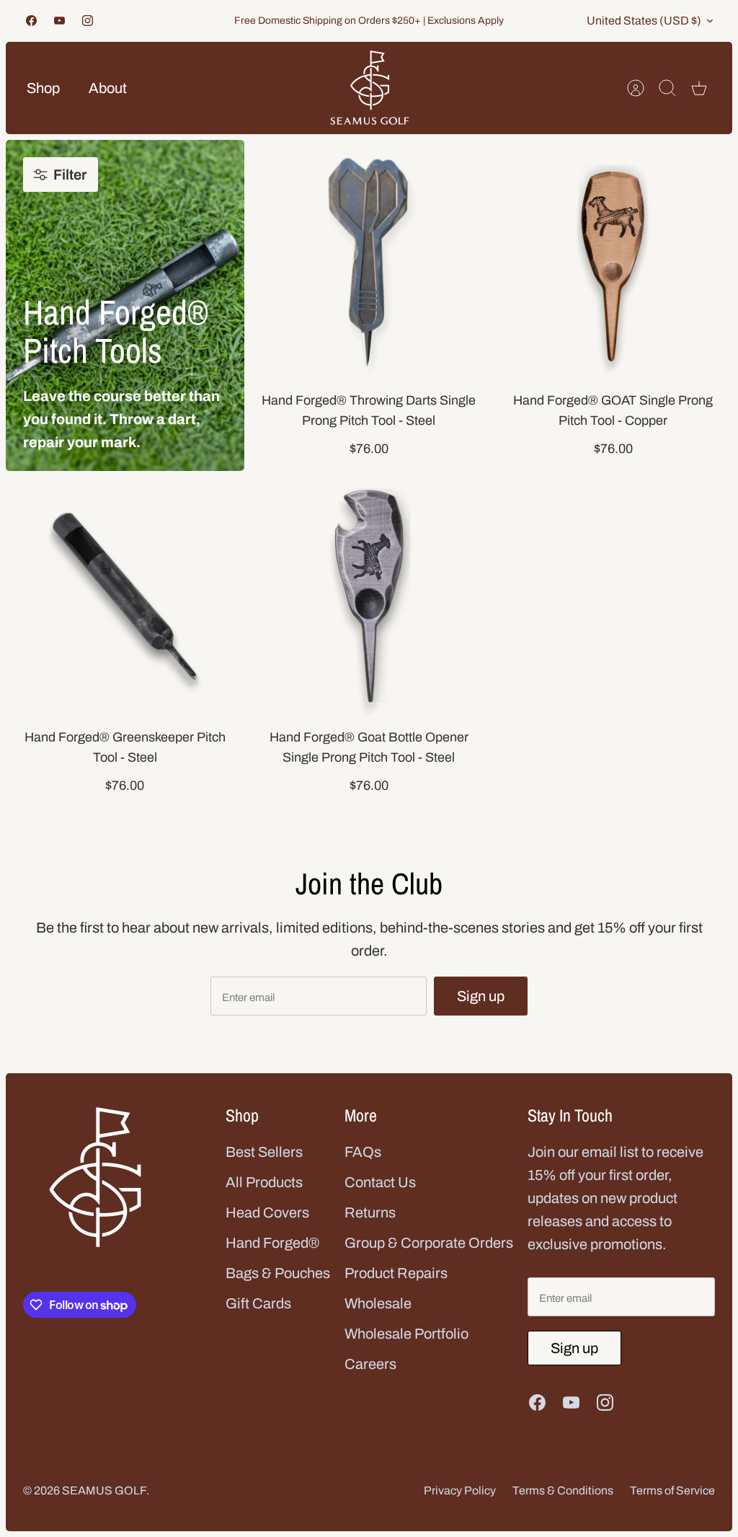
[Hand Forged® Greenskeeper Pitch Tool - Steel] (125, 596)
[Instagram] (88, 20)
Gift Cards (258, 1303)
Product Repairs (396, 1273)
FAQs (362, 1152)
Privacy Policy (460, 1490)
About (108, 88)
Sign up (480, 996)
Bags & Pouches (278, 1273)
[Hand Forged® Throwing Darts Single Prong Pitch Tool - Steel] (369, 259)
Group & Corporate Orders (428, 1243)
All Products (264, 1182)
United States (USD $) (644, 20)
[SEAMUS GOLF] (369, 88)
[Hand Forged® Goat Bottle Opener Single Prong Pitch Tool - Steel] (369, 596)
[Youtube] (59, 20)
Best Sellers (264, 1152)
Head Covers (267, 1212)
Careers (370, 1364)
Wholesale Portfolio (406, 1334)
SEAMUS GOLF (104, 1490)
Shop (43, 88)
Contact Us (380, 1182)
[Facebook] (31, 20)
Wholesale (378, 1303)
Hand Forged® (272, 1243)
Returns (370, 1212)
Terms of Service (672, 1490)
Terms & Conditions (562, 1490)
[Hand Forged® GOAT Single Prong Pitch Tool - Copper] (613, 259)
